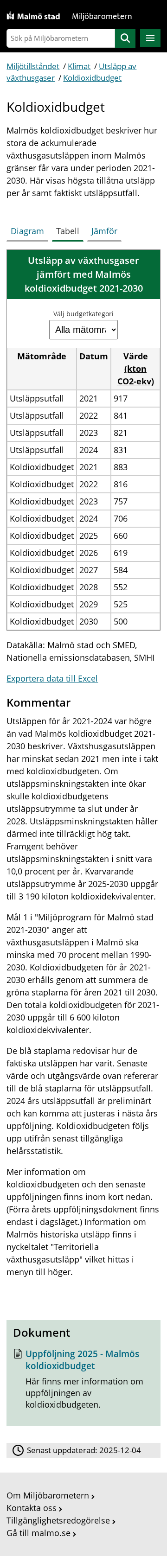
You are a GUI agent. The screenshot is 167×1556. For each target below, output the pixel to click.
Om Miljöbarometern (47, 1495)
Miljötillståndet (32, 66)
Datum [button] (93, 356)
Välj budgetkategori (83, 313)
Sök (125, 38)
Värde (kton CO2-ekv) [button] (135, 369)
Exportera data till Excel (52, 678)
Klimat (79, 66)
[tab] (29, 229)
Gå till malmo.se (38, 1532)
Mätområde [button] (41, 356)
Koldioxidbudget (92, 77)
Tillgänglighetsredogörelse (58, 1520)
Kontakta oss (31, 1507)
